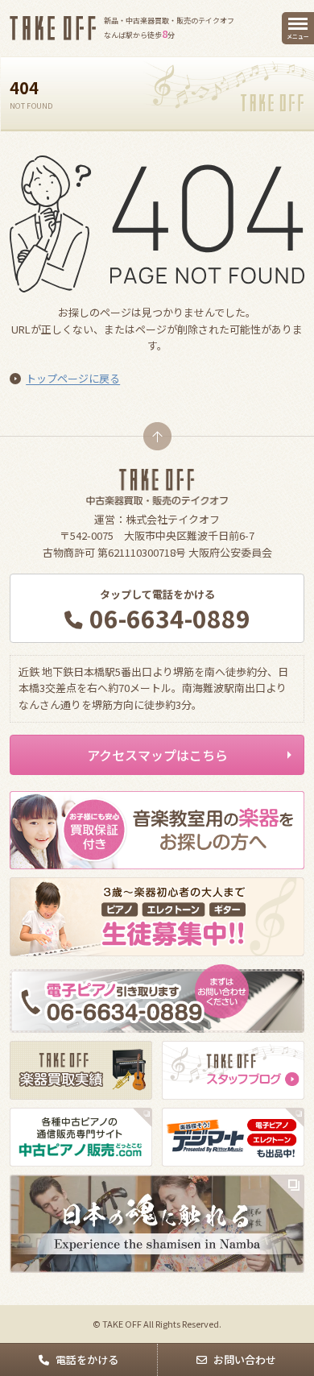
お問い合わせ (244, 1359)
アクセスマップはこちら (157, 755)
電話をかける (87, 1359)
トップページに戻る (73, 378)
